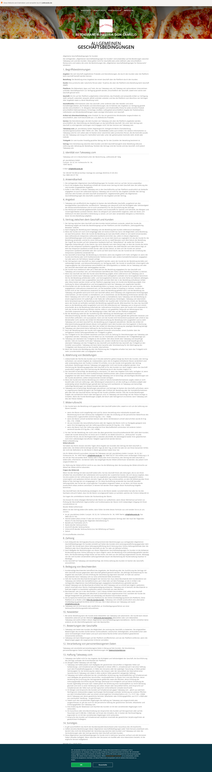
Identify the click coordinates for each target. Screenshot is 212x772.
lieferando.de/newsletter (103, 618)
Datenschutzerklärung (117, 650)
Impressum (128, 10)
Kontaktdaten (114, 10)
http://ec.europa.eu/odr (95, 600)
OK (81, 765)
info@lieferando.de (75, 169)
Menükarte (86, 10)
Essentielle (103, 765)
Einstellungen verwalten (113, 756)
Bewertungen (100, 10)
